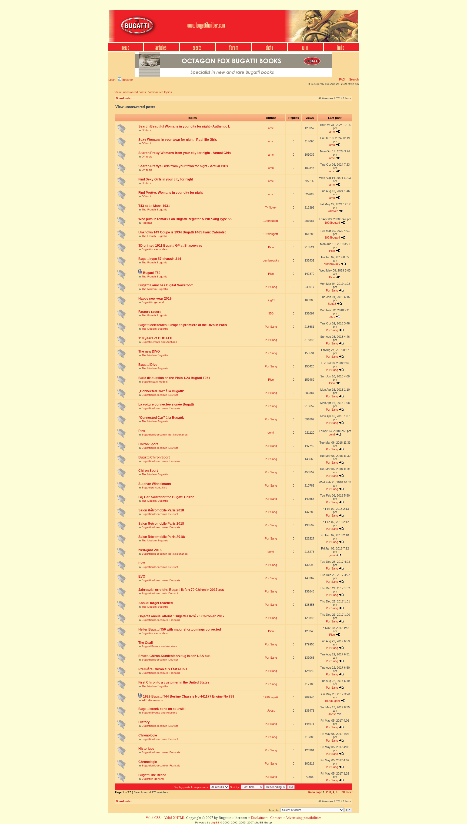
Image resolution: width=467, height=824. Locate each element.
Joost (271, 710)
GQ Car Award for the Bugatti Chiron (166, 497)
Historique (146, 749)
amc (271, 128)
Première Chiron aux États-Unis (162, 669)
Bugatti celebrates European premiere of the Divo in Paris (182, 325)
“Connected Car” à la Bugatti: (161, 418)
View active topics (160, 92)
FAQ (342, 79)
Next (349, 791)
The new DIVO (149, 351)
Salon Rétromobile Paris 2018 (161, 510)
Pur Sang (271, 287)
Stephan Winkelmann (154, 484)
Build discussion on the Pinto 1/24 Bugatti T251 (174, 378)
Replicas (147, 222)
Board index (124, 98)
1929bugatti (270, 220)
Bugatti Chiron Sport (154, 457)
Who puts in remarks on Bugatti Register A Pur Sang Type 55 (185, 219)
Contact (276, 818)
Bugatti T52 (152, 273)
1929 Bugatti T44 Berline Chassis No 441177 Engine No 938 (188, 696)
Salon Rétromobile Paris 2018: (161, 537)
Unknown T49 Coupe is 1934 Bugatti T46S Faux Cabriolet (182, 232)
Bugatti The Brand (152, 775)
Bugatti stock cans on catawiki (161, 709)
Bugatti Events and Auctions (159, 341)
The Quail (145, 643)
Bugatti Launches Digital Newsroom (166, 285)
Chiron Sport (148, 444)
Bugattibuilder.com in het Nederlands (165, 434)
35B (270, 313)
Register (127, 79)
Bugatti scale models (155, 249)
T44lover (271, 207)
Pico (271, 247)
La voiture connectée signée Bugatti (166, 404)
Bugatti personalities (154, 487)
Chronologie (147, 735)
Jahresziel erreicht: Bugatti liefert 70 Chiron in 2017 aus (181, 590)
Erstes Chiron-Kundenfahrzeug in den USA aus (174, 656)
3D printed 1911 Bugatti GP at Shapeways (170, 245)
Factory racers (149, 312)
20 (343, 791)
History (144, 722)
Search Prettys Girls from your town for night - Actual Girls (183, 166)
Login (111, 79)
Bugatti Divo (147, 365)
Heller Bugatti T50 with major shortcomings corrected (179, 629)
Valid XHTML (174, 818)
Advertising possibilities (303, 818)
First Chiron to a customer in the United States (173, 682)
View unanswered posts (130, 92)
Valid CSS (153, 818)
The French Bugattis (154, 209)
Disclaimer (258, 818)
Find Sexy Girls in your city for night (165, 179)
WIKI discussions (152, 700)
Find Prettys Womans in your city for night (170, 193)
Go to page (315, 791)
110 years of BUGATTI (155, 338)
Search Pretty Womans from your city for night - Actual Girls (184, 153)
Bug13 (271, 300)
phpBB (215, 822)
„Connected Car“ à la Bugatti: (161, 391)
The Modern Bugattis (155, 288)
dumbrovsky (271, 260)
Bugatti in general (153, 302)
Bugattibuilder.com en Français (161, 408)
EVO (141, 563)
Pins (141, 431)
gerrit (271, 432)
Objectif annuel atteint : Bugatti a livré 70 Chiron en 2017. (181, 616)
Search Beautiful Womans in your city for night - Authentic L (184, 126)
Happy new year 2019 (155, 298)
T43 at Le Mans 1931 (154, 206)
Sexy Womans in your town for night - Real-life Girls (177, 140)
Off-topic (147, 130)
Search (353, 79)
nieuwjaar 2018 (150, 550)
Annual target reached (155, 603)
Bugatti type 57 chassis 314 (159, 259)
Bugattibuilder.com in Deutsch (160, 394)
